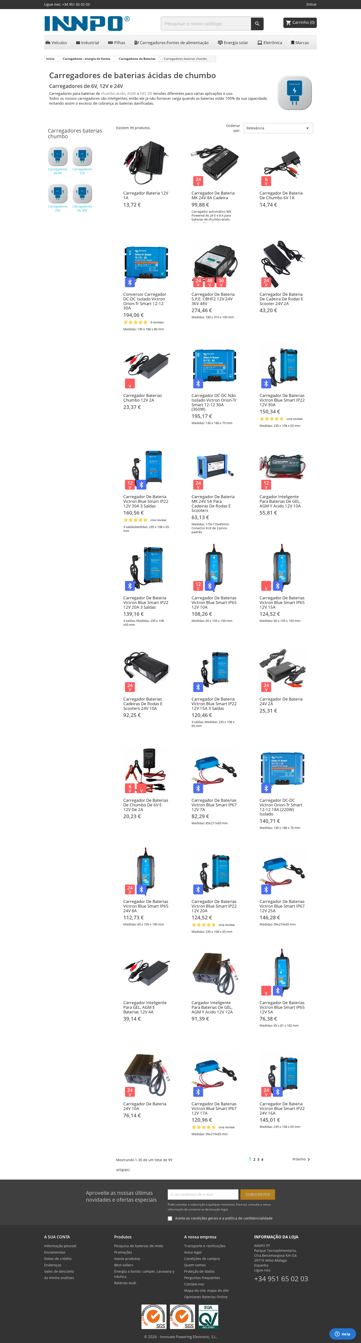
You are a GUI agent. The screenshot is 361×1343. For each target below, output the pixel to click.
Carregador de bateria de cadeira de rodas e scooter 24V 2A (281, 298)
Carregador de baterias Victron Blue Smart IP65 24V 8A (145, 906)
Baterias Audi (125, 1283)
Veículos (59, 42)
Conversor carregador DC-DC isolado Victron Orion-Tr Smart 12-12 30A (144, 301)
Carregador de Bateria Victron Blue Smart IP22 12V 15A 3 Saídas (214, 703)
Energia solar (236, 42)
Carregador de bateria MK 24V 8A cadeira (213, 195)
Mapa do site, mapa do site (206, 1290)
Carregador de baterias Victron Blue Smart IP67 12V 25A (282, 906)
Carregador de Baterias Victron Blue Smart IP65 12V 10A (214, 602)
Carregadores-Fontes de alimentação (174, 42)
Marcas (302, 42)
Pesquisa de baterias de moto (138, 1246)
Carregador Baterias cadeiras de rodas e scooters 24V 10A (142, 703)
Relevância (278, 128)
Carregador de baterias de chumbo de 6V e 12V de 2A (145, 804)
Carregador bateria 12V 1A (145, 195)
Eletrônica (273, 42)
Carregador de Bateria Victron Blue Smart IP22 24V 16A (282, 1108)
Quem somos (195, 1265)
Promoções (123, 1252)
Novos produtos (127, 1258)
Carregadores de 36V (82, 208)
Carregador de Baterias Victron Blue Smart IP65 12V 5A (282, 1007)
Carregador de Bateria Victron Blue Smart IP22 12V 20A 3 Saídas (145, 602)
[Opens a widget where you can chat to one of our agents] (342, 1334)
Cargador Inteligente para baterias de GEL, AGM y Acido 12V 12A (212, 1007)
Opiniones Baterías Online (206, 1296)
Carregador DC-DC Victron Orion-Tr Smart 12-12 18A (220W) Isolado (281, 807)
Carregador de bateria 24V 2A (281, 701)
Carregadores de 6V (58, 171)
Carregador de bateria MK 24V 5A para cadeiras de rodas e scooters (213, 503)
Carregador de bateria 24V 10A (144, 1106)
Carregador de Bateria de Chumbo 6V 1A (281, 195)
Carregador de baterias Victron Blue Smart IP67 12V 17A (214, 1108)
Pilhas (119, 42)
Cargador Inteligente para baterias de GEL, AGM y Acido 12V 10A (280, 501)
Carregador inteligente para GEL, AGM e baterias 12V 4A (145, 1007)
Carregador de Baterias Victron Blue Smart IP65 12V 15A (282, 602)
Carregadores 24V (58, 208)
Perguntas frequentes (202, 1277)
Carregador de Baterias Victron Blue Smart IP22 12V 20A (214, 906)
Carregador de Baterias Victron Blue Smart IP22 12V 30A (282, 400)
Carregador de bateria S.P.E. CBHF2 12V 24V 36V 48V (213, 298)
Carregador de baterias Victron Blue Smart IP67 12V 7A (214, 804)
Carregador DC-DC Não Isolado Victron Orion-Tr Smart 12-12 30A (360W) (214, 402)
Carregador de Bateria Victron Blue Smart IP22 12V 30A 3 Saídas (145, 501)
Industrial (90, 42)
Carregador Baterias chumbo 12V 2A (142, 398)
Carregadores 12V (82, 171)
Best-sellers (123, 1265)
